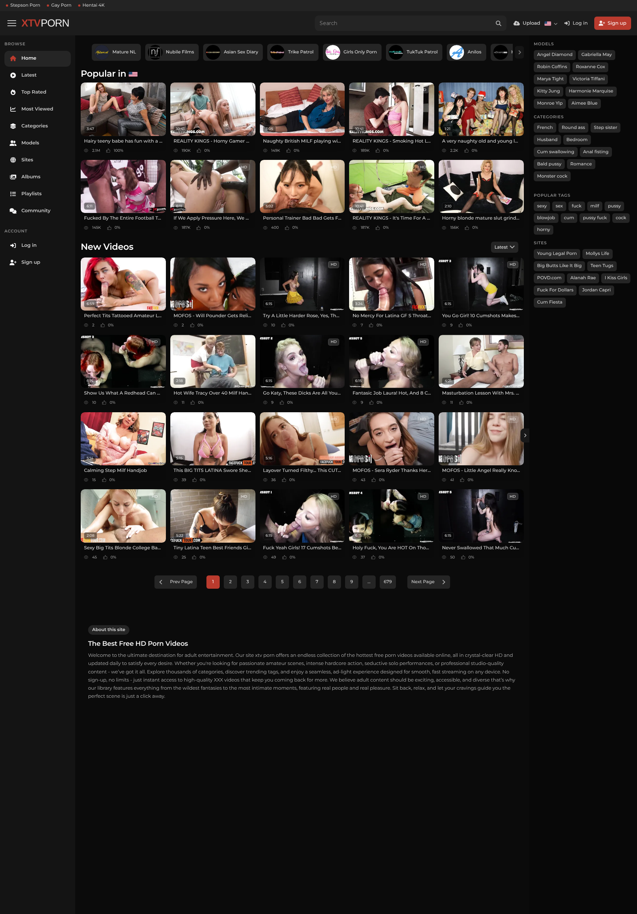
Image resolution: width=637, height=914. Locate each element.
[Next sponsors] (519, 52)
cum (569, 218)
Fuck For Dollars (555, 290)
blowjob (546, 218)
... (369, 582)
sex (559, 206)
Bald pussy (549, 164)
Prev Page (181, 582)
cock (621, 218)
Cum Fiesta (550, 302)
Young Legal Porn (557, 253)
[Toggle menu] (12, 23)
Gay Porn (61, 5)
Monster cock (552, 176)
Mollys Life (597, 253)
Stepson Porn (25, 5)
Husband (547, 140)
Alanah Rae (583, 278)
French (545, 127)
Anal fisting (596, 152)
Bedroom (577, 140)
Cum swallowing (555, 152)
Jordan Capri (596, 290)
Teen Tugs (602, 266)
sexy (542, 206)
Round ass (573, 127)
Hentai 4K (94, 5)
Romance (581, 164)
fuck (577, 206)
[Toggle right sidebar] (525, 435)
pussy (614, 206)
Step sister (605, 127)
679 (388, 582)
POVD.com (549, 278)
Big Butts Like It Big (559, 266)
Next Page (423, 582)
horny (543, 229)
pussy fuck (595, 218)
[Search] (499, 23)
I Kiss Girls (616, 278)
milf (595, 206)
